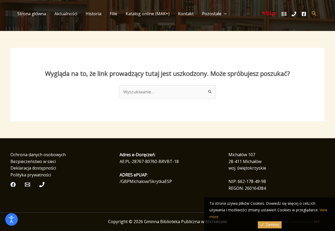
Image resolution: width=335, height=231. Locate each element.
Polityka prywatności (30, 175)
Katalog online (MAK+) (148, 14)
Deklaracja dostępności (33, 168)
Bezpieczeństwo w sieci (33, 161)
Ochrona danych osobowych (38, 155)
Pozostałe (211, 14)
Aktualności (65, 14)
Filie (113, 14)
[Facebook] (304, 14)
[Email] (284, 14)
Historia (93, 14)
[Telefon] (294, 14)
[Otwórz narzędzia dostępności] (11, 219)
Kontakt (186, 14)
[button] (224, 14)
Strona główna (31, 14)
